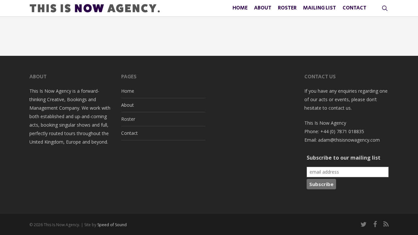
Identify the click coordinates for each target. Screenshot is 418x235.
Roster (128, 119)
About (127, 105)
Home (127, 91)
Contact (129, 133)
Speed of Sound (112, 224)
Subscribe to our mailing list (343, 157)
